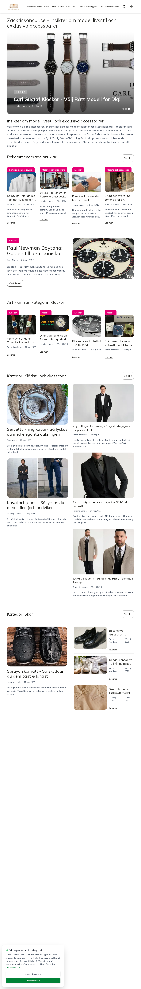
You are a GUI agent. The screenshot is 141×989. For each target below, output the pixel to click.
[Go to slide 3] (129, 109)
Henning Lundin (21, 106)
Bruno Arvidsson (112, 204)
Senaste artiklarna (34, 6)
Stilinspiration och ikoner (109, 6)
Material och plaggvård (88, 6)
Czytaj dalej (15, 283)
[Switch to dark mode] (131, 6)
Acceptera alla (33, 980)
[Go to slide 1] (123, 109)
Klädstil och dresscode (67, 6)
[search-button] (124, 6)
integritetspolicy (13, 967)
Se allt (128, 158)
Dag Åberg (12, 440)
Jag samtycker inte (33, 974)
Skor (54, 6)
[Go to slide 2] (126, 109)
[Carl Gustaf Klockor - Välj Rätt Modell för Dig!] (70, 73)
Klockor (47, 6)
